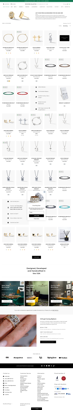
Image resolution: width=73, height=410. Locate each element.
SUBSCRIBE (36, 215)
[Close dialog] (44, 192)
